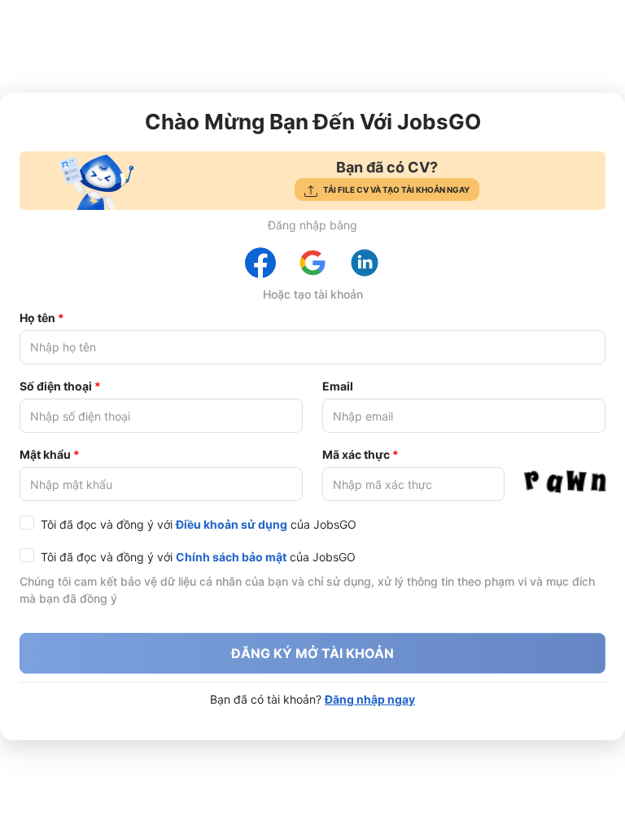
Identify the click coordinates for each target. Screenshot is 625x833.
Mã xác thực (356, 454)
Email (337, 386)
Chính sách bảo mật (231, 557)
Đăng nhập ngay (370, 699)
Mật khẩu (45, 454)
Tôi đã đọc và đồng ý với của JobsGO (198, 524)
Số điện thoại (56, 386)
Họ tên (37, 318)
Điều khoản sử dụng (231, 524)
